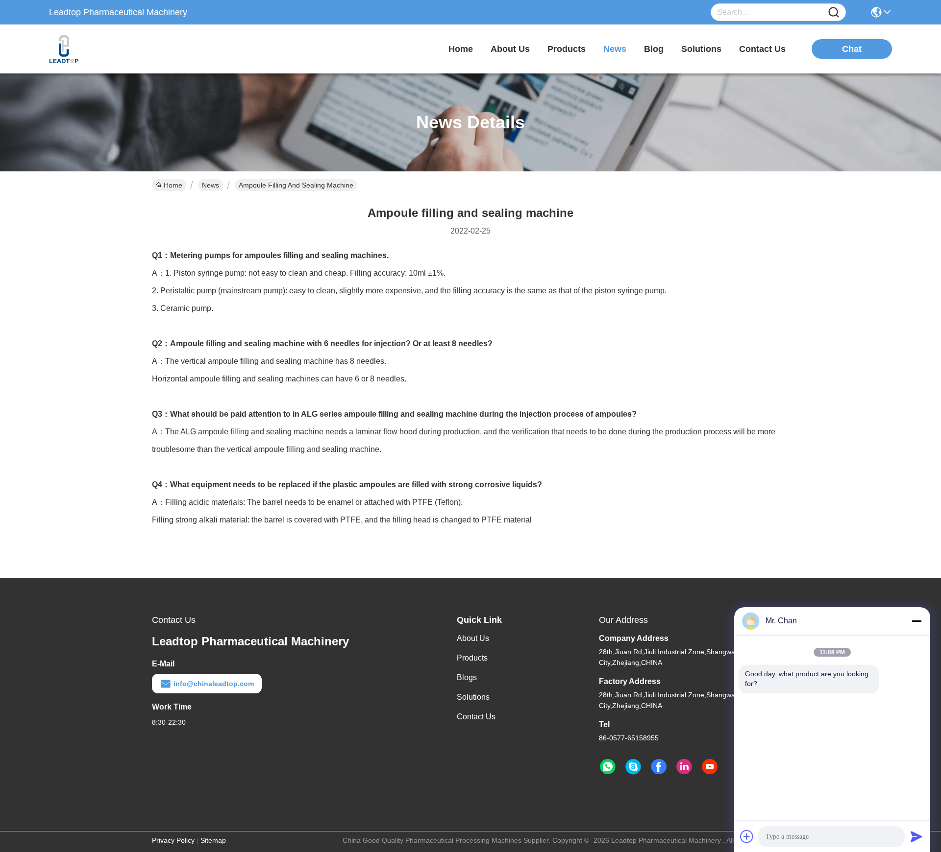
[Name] (834, 12)
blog (654, 49)
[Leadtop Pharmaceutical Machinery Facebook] (659, 767)
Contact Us (476, 716)
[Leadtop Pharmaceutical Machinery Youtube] (709, 767)
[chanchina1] (633, 767)
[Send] (916, 836)
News (210, 185)
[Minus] (916, 621)
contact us (762, 49)
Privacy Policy (173, 840)
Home (460, 49)
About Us (473, 638)
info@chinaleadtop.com (213, 683)
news (614, 49)
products (566, 49)
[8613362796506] (608, 767)
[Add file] (747, 836)
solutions (701, 49)
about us (510, 49)
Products (472, 658)
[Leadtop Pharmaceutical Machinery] (103, 49)
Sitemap (213, 840)
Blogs (467, 677)
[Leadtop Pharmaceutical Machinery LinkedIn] (684, 767)
